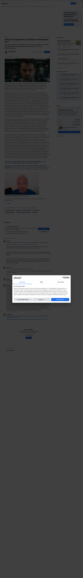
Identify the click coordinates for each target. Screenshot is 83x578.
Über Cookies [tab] (61, 282)
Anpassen (41, 299)
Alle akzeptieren (60, 299)
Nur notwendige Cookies (22, 299)
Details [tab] (41, 282)
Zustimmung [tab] (22, 282)
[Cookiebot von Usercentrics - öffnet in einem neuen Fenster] (63, 278)
